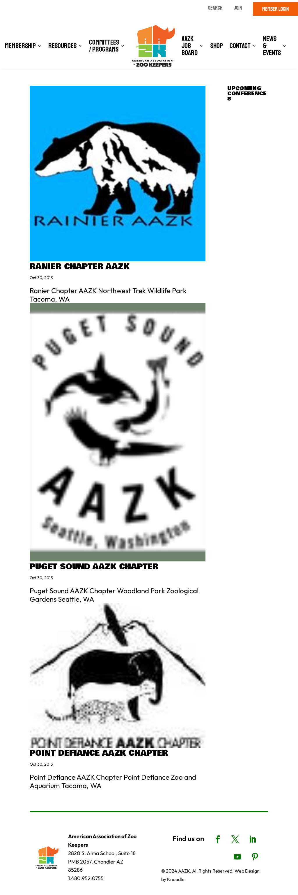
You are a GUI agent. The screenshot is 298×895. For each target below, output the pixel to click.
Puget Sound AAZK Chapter (94, 567)
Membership (20, 45)
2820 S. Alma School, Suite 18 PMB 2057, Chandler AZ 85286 (102, 861)
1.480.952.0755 (86, 878)
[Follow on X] (235, 839)
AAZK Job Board (190, 45)
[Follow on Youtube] (237, 856)
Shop (216, 45)
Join (238, 8)
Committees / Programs (104, 46)
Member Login (275, 9)
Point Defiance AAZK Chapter (99, 753)
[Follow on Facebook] (217, 839)
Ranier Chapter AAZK (80, 267)
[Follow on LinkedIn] (252, 839)
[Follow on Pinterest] (254, 856)
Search (215, 8)
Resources (62, 45)
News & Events (272, 45)
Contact (240, 45)
